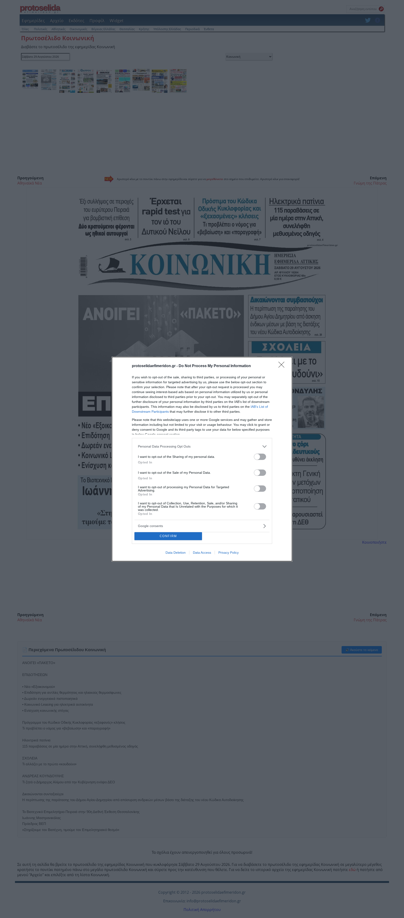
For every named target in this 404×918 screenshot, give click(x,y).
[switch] (260, 457)
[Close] (282, 366)
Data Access (202, 552)
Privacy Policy (228, 552)
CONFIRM (168, 536)
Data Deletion (176, 552)
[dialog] (202, 459)
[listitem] (202, 446)
